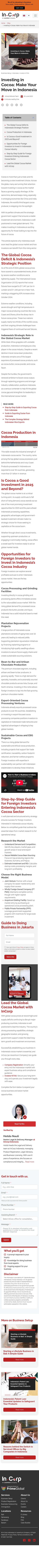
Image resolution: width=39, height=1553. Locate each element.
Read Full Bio (19, 1124)
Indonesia (15, 73)
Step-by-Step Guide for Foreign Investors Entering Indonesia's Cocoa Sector (18, 156)
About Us (24, 1501)
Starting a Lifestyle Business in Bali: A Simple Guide (18, 1352)
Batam (3, 1523)
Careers (23, 1507)
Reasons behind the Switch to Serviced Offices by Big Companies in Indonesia (18, 1449)
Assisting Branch (8, 1215)
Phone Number (7, 1205)
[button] (26, 15)
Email (3, 1193)
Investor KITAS (24, 73)
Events (23, 1504)
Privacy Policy (19, 947)
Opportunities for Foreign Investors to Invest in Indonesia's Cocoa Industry (18, 146)
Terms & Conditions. (23, 1535)
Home (3, 23)
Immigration (5, 1507)
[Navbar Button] (35, 15)
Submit (6, 1240)
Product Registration (8, 1501)
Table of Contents (13, 117)
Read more (29, 1162)
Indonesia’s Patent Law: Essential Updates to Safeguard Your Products (19, 1401)
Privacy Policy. (12, 1535)
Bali (2, 1514)
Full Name (5, 1183)
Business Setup (6, 73)
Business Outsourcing (9, 1504)
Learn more (19, 8)
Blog (8, 23)
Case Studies (25, 1523)
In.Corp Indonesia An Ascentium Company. (16, 1532)
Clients (23, 1499)
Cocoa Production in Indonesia (19, 132)
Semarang (5, 1517)
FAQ (22, 1520)
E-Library (24, 1514)
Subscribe (10, 957)
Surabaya (4, 1520)
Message (5, 1224)
